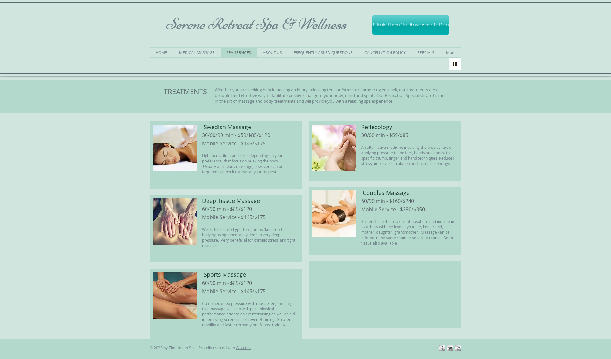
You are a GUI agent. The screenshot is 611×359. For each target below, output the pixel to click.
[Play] (455, 64)
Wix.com (243, 347)
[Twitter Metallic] (450, 348)
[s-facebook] (442, 348)
